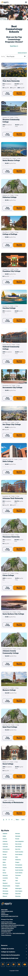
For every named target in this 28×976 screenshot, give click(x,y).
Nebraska (17, 836)
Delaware (5, 851)
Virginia (17, 885)
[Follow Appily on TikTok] (19, 964)
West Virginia (18, 891)
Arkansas (5, 841)
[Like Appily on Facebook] (14, 964)
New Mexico (18, 846)
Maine (4, 880)
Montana (17, 833)
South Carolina (19, 870)
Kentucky (5, 875)
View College (7, 93)
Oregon (17, 862)
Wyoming (17, 896)
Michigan (5, 888)
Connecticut (6, 849)
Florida (4, 854)
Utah (16, 880)
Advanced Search (22, 52)
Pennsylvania (18, 865)
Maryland (5, 883)
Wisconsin (18, 893)
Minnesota (5, 891)
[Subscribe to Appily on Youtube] (24, 964)
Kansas (4, 872)
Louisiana (5, 878)
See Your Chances (19, 93)
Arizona (5, 838)
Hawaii (4, 859)
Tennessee (18, 875)
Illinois (4, 865)
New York (17, 849)
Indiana (5, 867)
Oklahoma (18, 859)
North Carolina (19, 851)
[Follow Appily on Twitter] (8, 964)
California (5, 844)
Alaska (4, 836)
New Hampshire (19, 841)
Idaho (4, 862)
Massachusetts (6, 885)
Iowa (4, 870)
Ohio (16, 857)
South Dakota (18, 872)
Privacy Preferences (6, 935)
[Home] (5, 2)
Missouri (5, 896)
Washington (18, 888)
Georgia (5, 857)
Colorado (5, 846)
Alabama (5, 833)
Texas (16, 878)
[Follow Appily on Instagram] (3, 964)
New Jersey (18, 844)
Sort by (3, 56)
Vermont (17, 883)
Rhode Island (18, 867)
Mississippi (5, 893)
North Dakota (18, 854)
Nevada (17, 838)
